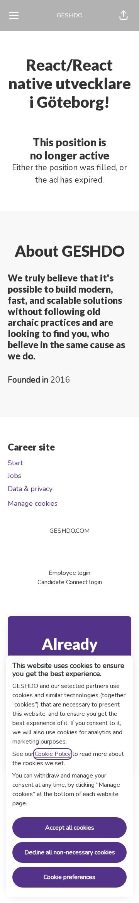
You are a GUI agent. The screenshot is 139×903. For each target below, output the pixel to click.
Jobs (14, 475)
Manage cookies (33, 503)
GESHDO (70, 15)
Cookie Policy (53, 754)
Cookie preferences (69, 877)
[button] (123, 15)
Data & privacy (30, 488)
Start (15, 463)
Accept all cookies (69, 827)
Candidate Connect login (69, 582)
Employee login (69, 573)
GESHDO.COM (69, 531)
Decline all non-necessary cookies (69, 852)
